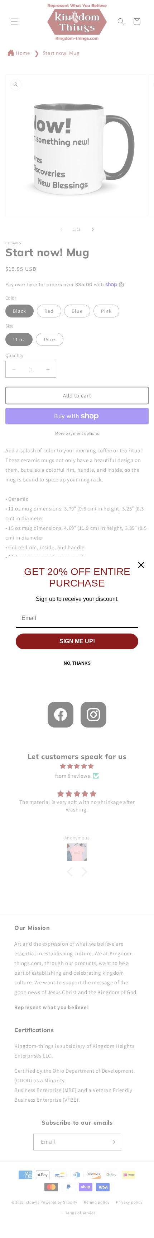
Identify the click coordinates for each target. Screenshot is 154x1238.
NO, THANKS (77, 663)
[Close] (141, 565)
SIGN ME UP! (77, 641)
